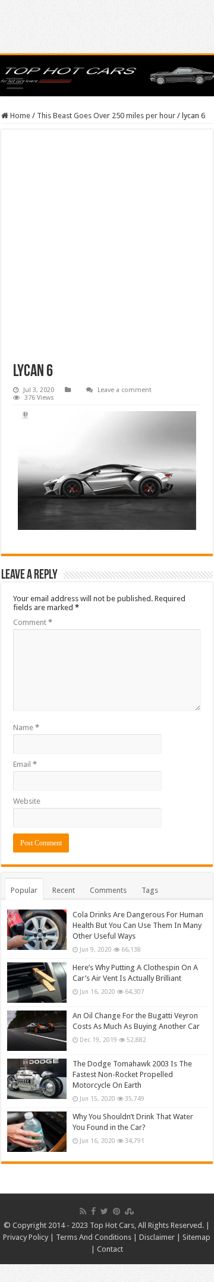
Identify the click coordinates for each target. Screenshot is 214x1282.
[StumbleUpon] (129, 1211)
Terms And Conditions (93, 1237)
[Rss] (82, 1211)
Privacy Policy (25, 1237)
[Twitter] (104, 1211)
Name (26, 727)
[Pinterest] (116, 1211)
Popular (24, 890)
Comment (32, 622)
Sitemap (196, 1237)
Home (19, 115)
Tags (149, 890)
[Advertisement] (107, 252)
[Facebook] (93, 1211)
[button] (107, 470)
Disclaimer (157, 1237)
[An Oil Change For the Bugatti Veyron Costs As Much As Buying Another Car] (37, 1031)
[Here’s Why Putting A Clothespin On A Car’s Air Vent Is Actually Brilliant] (37, 982)
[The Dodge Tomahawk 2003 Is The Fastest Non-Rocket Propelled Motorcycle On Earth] (37, 1079)
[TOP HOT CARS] (107, 75)
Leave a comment (124, 390)
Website (26, 801)
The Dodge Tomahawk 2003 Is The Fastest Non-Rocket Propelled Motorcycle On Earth (132, 1074)
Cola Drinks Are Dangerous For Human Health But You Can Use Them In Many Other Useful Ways (138, 925)
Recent (63, 890)
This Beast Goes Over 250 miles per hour (106, 115)
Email (25, 764)
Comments (108, 890)
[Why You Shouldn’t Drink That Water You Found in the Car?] (37, 1132)
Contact (110, 1249)
